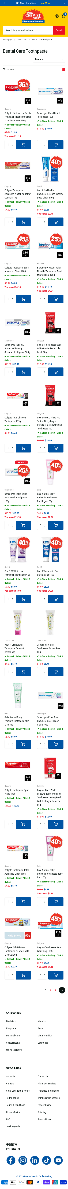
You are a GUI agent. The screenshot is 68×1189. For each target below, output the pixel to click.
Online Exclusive (14, 1049)
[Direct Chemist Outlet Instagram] (23, 1160)
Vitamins (42, 1021)
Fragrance (11, 1028)
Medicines (11, 1021)
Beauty (41, 1028)
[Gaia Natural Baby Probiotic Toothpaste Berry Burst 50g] (50, 848)
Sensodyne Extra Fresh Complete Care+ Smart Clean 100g (48, 721)
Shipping (42, 1112)
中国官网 (11, 1144)
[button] (4, 3)
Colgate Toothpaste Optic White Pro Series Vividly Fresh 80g (49, 348)
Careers (10, 1083)
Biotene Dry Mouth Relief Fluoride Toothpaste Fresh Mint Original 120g (49, 271)
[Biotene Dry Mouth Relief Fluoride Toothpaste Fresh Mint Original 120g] (50, 246)
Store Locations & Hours (17, 1090)
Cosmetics (43, 1042)
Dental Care (22, 39)
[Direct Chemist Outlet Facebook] (11, 1160)
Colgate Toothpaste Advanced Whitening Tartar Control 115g (18, 194)
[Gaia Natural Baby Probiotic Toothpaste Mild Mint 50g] (18, 695)
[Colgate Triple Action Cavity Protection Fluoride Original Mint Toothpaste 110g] (18, 91)
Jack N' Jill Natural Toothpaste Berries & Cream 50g (15, 648)
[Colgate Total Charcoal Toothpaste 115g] (18, 395)
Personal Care (13, 1035)
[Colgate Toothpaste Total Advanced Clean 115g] (18, 848)
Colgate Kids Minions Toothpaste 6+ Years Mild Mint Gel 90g (17, 951)
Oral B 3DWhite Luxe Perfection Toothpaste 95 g (18, 573)
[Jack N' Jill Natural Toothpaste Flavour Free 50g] (50, 623)
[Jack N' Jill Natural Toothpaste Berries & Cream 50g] (18, 623)
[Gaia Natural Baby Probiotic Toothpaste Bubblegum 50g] (50, 472)
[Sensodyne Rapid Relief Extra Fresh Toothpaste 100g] (18, 472)
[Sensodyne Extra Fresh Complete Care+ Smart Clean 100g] (50, 695)
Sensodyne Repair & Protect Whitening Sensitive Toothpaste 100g (17, 348)
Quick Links (13, 1067)
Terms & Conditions (15, 1105)
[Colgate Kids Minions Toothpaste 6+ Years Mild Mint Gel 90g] (18, 925)
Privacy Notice (44, 1119)
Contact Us (43, 1076)
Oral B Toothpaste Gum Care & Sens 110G (48, 573)
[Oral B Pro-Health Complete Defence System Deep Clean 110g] (50, 168)
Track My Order (13, 1126)
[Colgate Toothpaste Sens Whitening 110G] (50, 925)
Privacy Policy (44, 1105)
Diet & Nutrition (45, 1035)
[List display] (63, 69)
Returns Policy (13, 1112)
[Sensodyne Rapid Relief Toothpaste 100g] (50, 91)
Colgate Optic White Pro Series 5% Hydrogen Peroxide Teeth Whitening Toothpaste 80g (49, 423)
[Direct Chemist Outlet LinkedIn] (34, 1160)
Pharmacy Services (47, 1083)
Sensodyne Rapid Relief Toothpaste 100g (48, 115)
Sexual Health (13, 1042)
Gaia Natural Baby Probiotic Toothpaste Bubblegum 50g (47, 497)
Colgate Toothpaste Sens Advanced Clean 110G (17, 269)
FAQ (8, 1119)
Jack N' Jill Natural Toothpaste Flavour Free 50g (49, 648)
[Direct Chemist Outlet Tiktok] (46, 1160)
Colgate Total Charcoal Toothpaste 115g (15, 419)
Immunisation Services (49, 1097)
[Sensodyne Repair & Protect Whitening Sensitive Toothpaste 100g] (18, 323)
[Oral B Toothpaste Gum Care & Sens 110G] (50, 549)
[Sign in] (57, 16)
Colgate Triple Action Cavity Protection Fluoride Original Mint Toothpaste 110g (18, 117)
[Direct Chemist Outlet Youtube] (58, 1160)
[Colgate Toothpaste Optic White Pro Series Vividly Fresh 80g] (50, 323)
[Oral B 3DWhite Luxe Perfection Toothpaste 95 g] (18, 549)
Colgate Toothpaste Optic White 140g (17, 792)
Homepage (7, 39)
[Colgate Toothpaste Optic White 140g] (18, 768)
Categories (13, 1012)
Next (62, 990)
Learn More (44, 3)
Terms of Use (12, 1097)
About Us (10, 1076)
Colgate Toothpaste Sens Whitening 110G (49, 949)
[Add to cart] (23, 144)
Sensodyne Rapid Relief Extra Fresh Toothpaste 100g (16, 497)
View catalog (5, 16)
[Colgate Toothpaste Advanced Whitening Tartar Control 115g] (18, 168)
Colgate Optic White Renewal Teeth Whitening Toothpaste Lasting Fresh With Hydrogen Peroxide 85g (49, 797)
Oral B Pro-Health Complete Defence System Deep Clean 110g (50, 194)
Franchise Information (48, 1090)
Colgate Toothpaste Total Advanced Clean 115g (17, 872)
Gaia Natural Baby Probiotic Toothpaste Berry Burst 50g (50, 874)
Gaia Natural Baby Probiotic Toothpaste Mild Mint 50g (17, 721)
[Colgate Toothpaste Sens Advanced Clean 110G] (18, 246)
